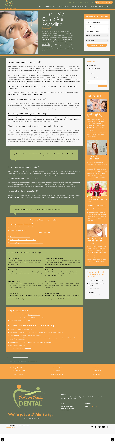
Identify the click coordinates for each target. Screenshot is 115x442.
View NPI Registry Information (44, 342)
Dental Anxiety (92, 65)
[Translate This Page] (112, 439)
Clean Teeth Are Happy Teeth (94, 157)
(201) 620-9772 (46, 45)
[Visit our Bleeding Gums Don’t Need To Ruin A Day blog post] (97, 195)
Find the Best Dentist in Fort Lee (96, 295)
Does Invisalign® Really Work (95, 281)
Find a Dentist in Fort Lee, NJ (95, 78)
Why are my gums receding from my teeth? (21, 224)
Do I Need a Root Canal (94, 71)
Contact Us (109, 6)
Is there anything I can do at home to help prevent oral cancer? (26, 243)
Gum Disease (91, 73)
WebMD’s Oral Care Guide (20, 320)
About (55, 6)
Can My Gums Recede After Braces (96, 115)
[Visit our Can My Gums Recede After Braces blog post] (97, 112)
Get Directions (18, 374)
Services (74, 6)
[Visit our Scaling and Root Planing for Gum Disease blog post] (97, 236)
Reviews (101, 6)
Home (40, 6)
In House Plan (93, 6)
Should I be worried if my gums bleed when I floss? (23, 240)
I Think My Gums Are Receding (20, 357)
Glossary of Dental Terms (34, 315)
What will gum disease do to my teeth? (20, 237)
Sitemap (13, 427)
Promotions (48, 6)
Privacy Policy (8, 427)
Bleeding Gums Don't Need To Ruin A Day (97, 199)
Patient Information (64, 6)
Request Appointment (57, 374)
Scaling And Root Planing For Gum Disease (95, 240)
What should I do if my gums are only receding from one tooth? (26, 227)
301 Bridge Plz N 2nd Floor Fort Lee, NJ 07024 (79, 2)
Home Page (38, 317)
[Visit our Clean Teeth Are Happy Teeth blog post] (97, 154)
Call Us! (104, 2)
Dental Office (91, 292)
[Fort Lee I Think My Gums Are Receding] (19, 53)
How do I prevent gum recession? (18, 230)
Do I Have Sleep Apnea (94, 68)
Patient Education (82, 6)
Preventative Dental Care (94, 288)
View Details (22, 345)
